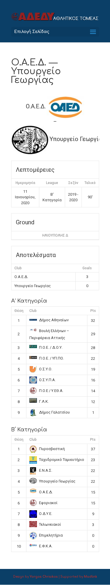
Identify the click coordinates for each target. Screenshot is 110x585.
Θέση (18, 311)
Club (33, 311)
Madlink (90, 576)
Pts (93, 311)
